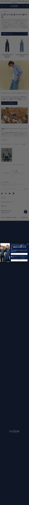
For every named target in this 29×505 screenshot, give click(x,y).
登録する (19, 260)
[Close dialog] (27, 244)
